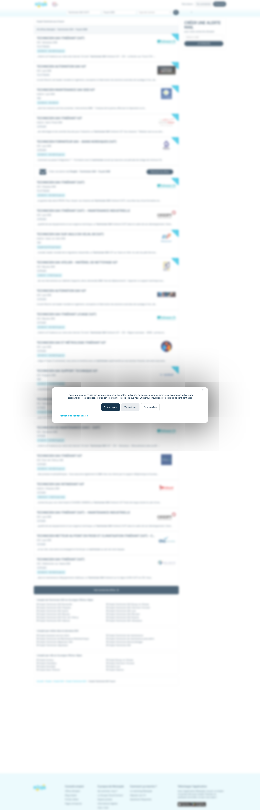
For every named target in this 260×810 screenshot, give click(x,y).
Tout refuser (130, 407)
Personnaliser (150, 407)
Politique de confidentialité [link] (74, 415)
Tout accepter (111, 407)
